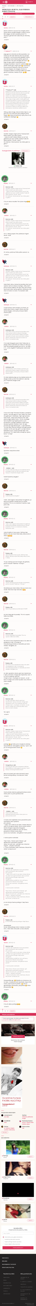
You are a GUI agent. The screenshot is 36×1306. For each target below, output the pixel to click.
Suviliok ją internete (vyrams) (12, 1239)
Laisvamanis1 (8, 1115)
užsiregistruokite (16, 1019)
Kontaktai (5, 1258)
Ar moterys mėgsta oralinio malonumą (9, 1129)
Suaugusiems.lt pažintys (11, 151)
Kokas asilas (26, 1126)
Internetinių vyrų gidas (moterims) (13, 1237)
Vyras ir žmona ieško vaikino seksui (27, 1123)
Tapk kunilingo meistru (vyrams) (13, 1241)
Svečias (24, 1115)
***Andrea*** (8, 51)
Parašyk (30, 1156)
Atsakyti (6, 39)
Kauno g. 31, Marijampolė (24, 1298)
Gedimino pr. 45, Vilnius (25, 1278)
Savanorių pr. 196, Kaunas (25, 1294)
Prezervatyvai (7, 1283)
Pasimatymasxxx (27, 1121)
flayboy (6, 183)
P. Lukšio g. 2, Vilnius (26, 1281)
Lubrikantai (6, 1288)
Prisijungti (25, 150)
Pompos (5, 1291)
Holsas (6, 1126)
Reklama (4, 1261)
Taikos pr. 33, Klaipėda (27, 1287)
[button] (29, 2)
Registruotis (18, 1036)
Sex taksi (6, 1117)
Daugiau (5, 1132)
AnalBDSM (7, 1121)
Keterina (6, 131)
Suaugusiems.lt (6, 2)
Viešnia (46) (18, 166)
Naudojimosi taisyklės (9, 1264)
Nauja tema (19, 13)
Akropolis (23, 1284)
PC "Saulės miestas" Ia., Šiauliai (27, 1290)
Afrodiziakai (6, 1294)
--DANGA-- (6, 215)
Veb (23, 1128)
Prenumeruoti (29, 16)
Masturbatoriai (7, 1285)
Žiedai (4, 1280)
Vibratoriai (6, 1277)
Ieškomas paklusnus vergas (27, 1117)
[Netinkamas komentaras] (31, 28)
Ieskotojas (6, 266)
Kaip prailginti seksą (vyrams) (12, 1244)
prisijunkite (6, 1019)
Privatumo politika (8, 1267)
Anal (5, 1122)
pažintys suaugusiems (18, 1030)
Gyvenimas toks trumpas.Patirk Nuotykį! (18, 1040)
